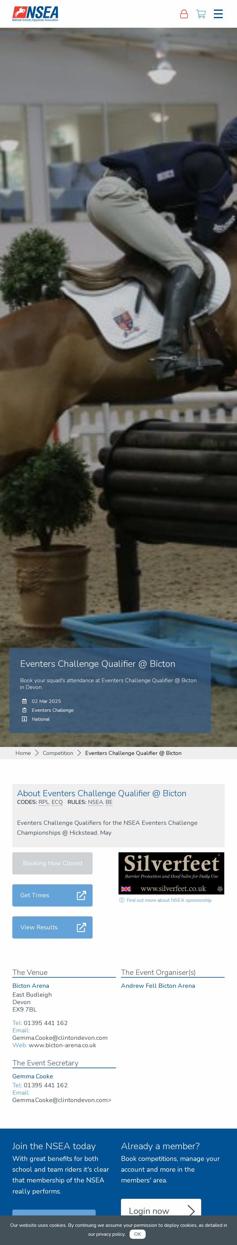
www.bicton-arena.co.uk (62, 1045)
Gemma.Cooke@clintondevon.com (60, 1038)
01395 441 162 (46, 1023)
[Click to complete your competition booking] (201, 14)
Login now (149, 1211)
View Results (39, 927)
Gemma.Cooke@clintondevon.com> (61, 1100)
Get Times (34, 895)
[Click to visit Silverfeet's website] (171, 873)
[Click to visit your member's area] (183, 14)
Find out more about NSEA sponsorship (168, 900)
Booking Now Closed (52, 863)
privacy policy (110, 1234)
